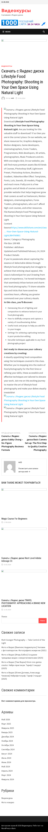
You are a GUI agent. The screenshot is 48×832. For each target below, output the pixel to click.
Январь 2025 (6, 732)
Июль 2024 (6, 758)
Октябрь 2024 (7, 745)
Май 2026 (5, 719)
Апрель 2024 (6, 770)
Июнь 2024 (6, 762)
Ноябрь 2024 (7, 741)
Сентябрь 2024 (7, 749)
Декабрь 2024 (7, 736)
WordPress (5, 828)
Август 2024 (6, 753)
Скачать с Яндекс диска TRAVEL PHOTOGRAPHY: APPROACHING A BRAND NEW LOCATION (23, 603)
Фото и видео (7, 802)
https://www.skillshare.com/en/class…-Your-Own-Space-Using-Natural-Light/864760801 (25, 231)
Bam (13, 828)
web (12, 98)
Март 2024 (6, 775)
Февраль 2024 (7, 779)
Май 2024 (5, 766)
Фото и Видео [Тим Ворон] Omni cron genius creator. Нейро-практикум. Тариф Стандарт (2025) (21, 665)
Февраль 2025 (7, 728)
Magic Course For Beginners (14, 518)
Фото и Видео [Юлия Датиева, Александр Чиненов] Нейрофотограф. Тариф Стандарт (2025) (21, 675)
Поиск (4, 616)
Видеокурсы (16, 10)
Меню (7, 32)
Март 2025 (6, 723)
